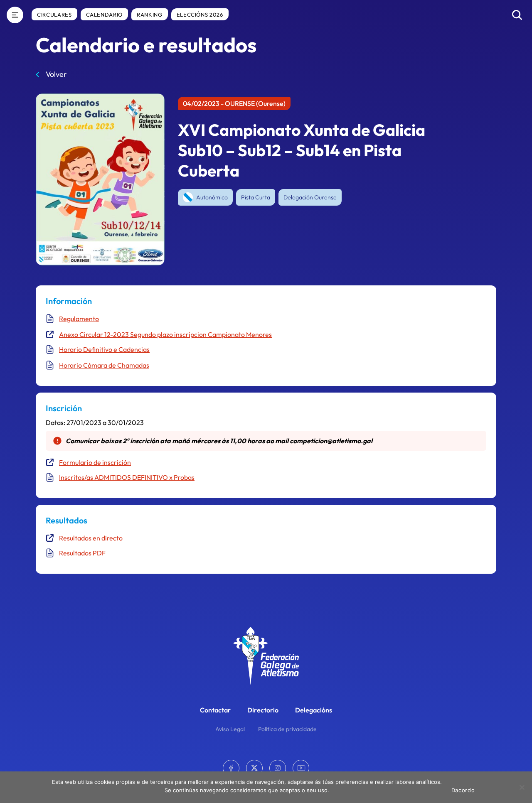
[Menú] (15, 15)
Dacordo (463, 790)
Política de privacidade (287, 729)
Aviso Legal (230, 729)
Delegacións (313, 710)
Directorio (262, 710)
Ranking (150, 14)
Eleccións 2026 (200, 14)
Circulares (54, 14)
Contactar (215, 710)
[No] (521, 787)
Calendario (104, 14)
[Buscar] (517, 15)
